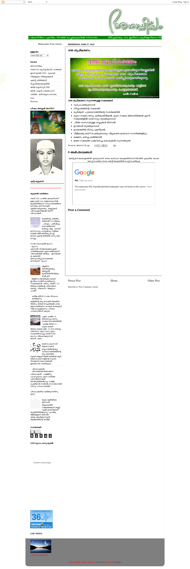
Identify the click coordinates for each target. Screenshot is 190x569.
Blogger (118, 562)
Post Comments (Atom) (88, 286)
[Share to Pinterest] (106, 145)
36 (36, 517)
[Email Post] (114, 145)
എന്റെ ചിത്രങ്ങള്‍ (38, 80)
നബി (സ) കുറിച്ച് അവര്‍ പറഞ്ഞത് (45, 69)
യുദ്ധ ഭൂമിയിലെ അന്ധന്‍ (49, 400)
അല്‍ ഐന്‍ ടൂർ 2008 (40, 87)
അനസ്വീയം (36, 66)
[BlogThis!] (98, 145)
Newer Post (74, 280)
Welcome (34, 101)
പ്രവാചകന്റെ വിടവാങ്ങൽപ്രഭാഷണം (43, 370)
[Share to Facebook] (103, 145)
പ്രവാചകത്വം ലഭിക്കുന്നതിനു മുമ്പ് (44, 392)
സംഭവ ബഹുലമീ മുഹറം (41, 243)
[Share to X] (100, 145)
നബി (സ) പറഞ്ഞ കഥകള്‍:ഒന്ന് (44, 198)
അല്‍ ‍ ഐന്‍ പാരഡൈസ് (42, 90)
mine (32, 98)
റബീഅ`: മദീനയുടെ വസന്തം (43, 94)
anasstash (100, 562)
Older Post (154, 280)
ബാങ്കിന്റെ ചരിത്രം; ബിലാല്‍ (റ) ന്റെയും (51, 219)
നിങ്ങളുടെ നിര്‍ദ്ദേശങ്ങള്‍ (41, 76)
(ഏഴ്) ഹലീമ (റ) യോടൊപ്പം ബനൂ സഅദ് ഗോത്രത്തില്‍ (51, 319)
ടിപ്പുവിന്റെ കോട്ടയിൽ (40, 83)
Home (114, 280)
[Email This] (95, 145)
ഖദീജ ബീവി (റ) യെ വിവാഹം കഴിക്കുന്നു (45, 297)
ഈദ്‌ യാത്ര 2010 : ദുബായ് (42, 73)
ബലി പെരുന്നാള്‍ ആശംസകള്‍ (49, 344)
